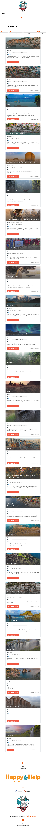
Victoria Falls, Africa (12, 649)
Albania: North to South (14, 592)
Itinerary (9, 54)
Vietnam (9, 363)
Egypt (8, 391)
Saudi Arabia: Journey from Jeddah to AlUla (20, 162)
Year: (24, 31)
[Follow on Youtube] (25, 791)
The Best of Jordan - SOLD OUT (16, 707)
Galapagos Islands (12, 277)
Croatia (8, 47)
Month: (11, 31)
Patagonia (9, 305)
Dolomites (9, 535)
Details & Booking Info (13, 61)
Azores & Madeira (12, 620)
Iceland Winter (11, 735)
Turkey (8, 449)
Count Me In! (10, 749)
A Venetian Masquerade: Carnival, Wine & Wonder (22, 219)
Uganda (9, 420)
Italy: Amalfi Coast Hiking (14, 133)
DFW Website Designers (30, 816)
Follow (20, 791)
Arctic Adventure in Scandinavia (16, 334)
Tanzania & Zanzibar (13, 248)
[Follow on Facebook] (16, 791)
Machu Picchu (11, 563)
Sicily (8, 678)
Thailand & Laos (11, 191)
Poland (8, 76)
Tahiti (8, 105)
